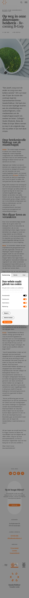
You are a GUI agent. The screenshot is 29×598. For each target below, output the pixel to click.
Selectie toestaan (8, 317)
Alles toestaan (7, 322)
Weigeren (6, 313)
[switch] (25, 299)
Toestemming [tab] (6, 275)
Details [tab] (15, 275)
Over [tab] (24, 275)
